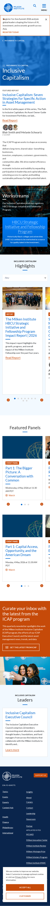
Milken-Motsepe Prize (35, 851)
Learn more (12, 749)
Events (5, 797)
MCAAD (30, 834)
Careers (29, 802)
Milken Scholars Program (36, 857)
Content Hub (7, 807)
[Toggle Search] (34, 6)
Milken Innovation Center (36, 840)
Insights (29, 792)
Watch (12, 495)
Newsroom (31, 819)
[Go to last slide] (8, 400)
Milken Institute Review (36, 846)
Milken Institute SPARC (36, 863)
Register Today (11, 32)
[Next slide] (41, 400)
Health (5, 817)
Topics (5, 791)
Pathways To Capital (15, 41)
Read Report (9, 120)
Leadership (30, 813)
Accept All (25, 887)
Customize (25, 896)
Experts (5, 802)
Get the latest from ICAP (23, 647)
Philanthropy (7, 827)
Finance (5, 822)
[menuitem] (13, 791)
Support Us (40, 775)
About (29, 797)
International (7, 833)
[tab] (15, 398)
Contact (29, 808)
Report (9, 314)
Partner (29, 826)
